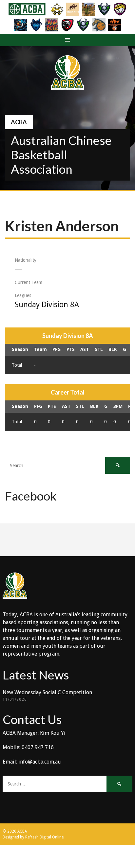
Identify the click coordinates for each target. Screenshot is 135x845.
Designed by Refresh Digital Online (33, 837)
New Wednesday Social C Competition (47, 692)
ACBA (19, 122)
